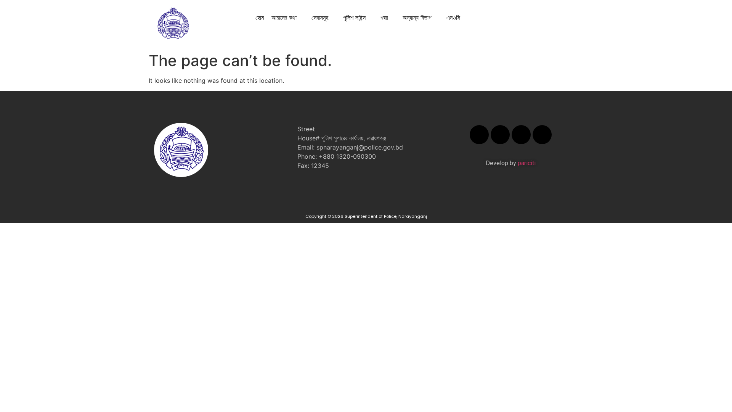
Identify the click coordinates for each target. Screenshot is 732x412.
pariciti (527, 163)
